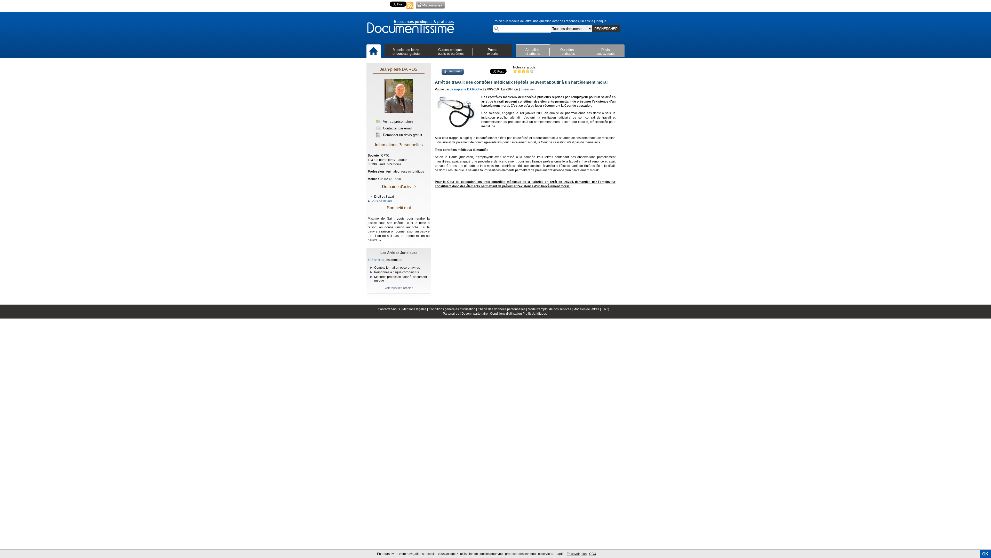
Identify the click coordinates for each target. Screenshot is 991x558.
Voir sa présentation (397, 121)
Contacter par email (397, 128)
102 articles (376, 260)
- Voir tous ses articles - (399, 288)
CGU (592, 554)
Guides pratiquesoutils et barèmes (451, 52)
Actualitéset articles (532, 52)
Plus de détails (381, 201)
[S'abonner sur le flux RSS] (410, 9)
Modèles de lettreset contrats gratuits (407, 52)
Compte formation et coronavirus (397, 267)
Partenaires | (452, 313)
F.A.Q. (606, 309)
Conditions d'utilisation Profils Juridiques (518, 313)
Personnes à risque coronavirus (396, 272)
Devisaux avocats (605, 52)
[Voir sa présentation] (399, 114)
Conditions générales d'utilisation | (453, 309)
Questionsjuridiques (568, 52)
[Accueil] (373, 51)
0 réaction (528, 89)
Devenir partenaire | (475, 313)
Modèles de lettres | (587, 309)
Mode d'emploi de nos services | (550, 309)
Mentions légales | (415, 309)
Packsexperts (492, 52)
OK (985, 554)
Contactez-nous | (390, 309)
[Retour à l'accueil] (410, 26)
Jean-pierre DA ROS (399, 69)
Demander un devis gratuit (402, 135)
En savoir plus (577, 554)
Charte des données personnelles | (503, 309)
